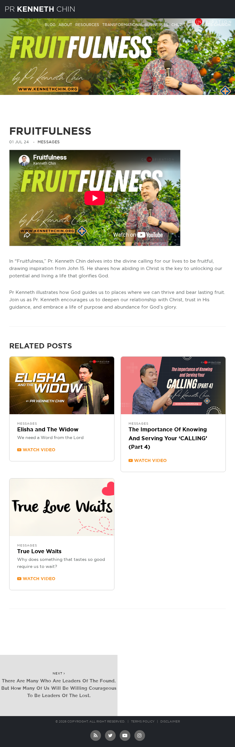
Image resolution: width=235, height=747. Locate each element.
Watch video (38, 450)
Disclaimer (170, 721)
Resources (87, 25)
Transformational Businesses (135, 25)
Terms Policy (143, 721)
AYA (195, 25)
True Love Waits (39, 551)
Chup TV (179, 25)
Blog (50, 25)
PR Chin (40, 9)
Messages (49, 142)
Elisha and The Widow (48, 430)
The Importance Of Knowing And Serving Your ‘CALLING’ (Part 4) (168, 438)
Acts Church (216, 25)
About (65, 25)
